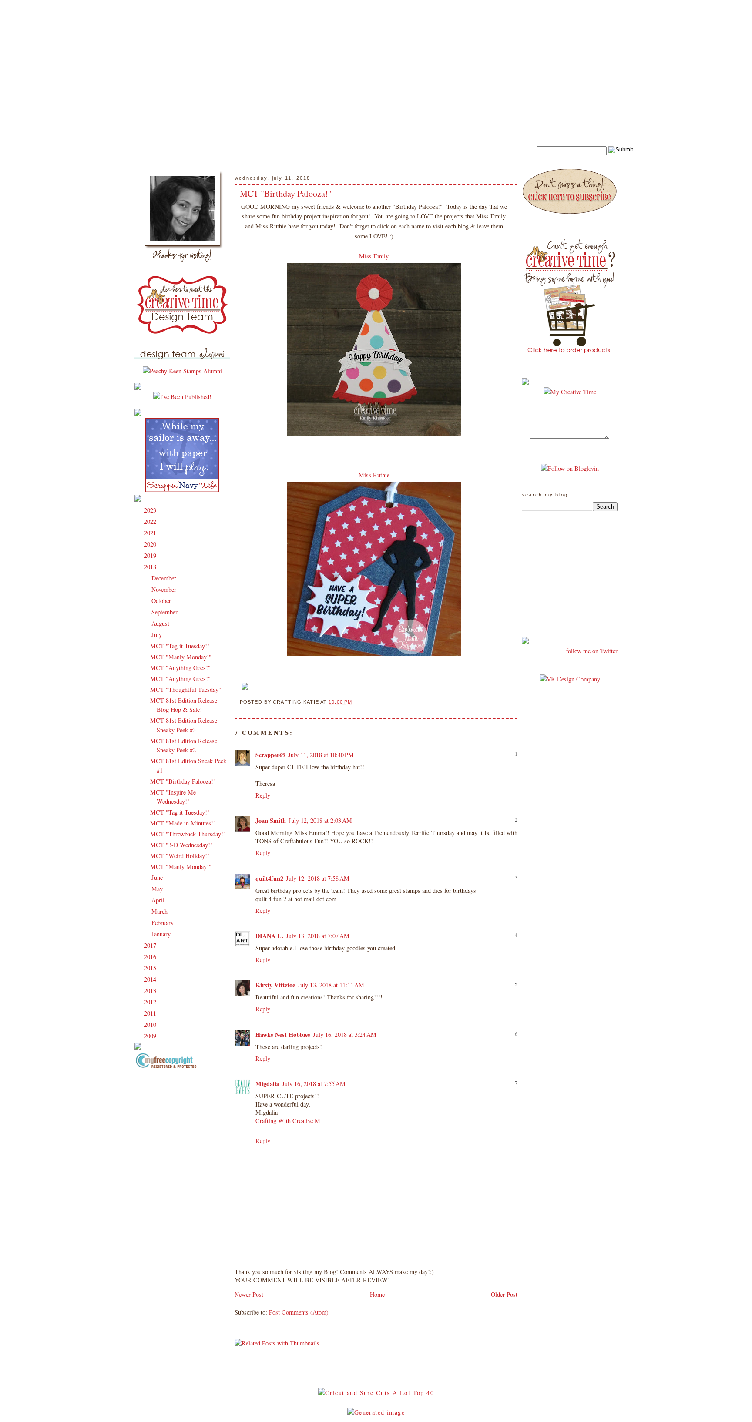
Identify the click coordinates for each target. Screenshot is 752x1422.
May (157, 889)
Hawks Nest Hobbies (282, 1034)
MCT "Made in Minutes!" (183, 823)
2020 (151, 544)
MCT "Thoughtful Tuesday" (185, 689)
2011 (151, 1013)
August (161, 623)
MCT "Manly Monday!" (181, 657)
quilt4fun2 (269, 878)
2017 (151, 945)
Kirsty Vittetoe (275, 984)
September (165, 612)
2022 (151, 521)
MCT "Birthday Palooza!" (183, 781)
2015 (151, 968)
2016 (151, 956)
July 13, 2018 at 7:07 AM (317, 936)
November (164, 589)
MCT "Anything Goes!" (180, 668)
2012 (151, 1002)
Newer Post (249, 1294)
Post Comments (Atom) (299, 1312)
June (157, 877)
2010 (151, 1024)
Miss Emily (374, 256)
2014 (151, 979)
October (162, 601)
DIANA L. (269, 935)
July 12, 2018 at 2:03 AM (320, 820)
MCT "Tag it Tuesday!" (180, 646)
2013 (151, 990)
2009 (151, 1036)
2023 (151, 510)
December (164, 578)
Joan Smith (270, 820)
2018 (151, 567)
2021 (151, 533)
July (157, 635)
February (163, 923)
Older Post (504, 1294)
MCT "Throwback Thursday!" (188, 834)
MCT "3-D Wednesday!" (181, 845)
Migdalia (267, 1083)
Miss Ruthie (374, 475)
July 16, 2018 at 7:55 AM (314, 1084)
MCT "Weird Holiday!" (180, 856)
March (160, 911)
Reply (262, 795)
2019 (151, 555)
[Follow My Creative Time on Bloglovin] (570, 468)
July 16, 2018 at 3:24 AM (344, 1034)
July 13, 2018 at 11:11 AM (331, 985)
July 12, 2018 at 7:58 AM (317, 878)
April (158, 900)
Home (377, 1294)
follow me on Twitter (592, 651)
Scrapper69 (270, 754)
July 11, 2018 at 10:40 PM (321, 755)
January (161, 934)
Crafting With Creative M (287, 1121)
